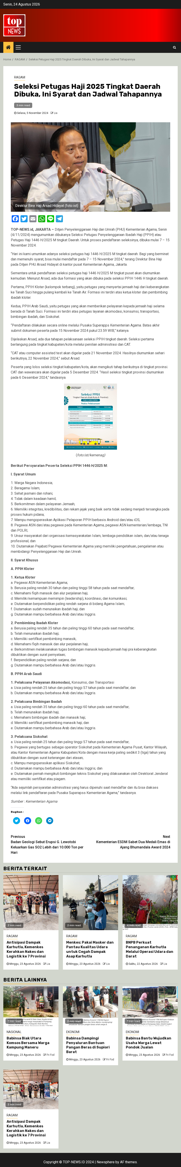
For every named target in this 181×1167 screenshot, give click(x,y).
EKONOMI (72, 1032)
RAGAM (19, 77)
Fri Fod (51, 1054)
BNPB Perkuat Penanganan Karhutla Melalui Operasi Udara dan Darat (149, 949)
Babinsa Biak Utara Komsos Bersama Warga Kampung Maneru (28, 1043)
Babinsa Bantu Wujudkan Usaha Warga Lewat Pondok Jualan (148, 1043)
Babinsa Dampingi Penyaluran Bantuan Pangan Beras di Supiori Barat (88, 1045)
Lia (55, 113)
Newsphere (106, 1162)
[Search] (174, 47)
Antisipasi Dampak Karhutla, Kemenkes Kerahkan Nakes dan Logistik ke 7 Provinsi (26, 949)
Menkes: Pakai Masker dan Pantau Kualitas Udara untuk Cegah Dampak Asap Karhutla (90, 949)
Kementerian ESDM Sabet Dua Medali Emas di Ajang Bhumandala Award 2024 (133, 842)
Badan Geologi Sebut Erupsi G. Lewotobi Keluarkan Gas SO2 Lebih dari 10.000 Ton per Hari (47, 845)
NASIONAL (14, 1032)
